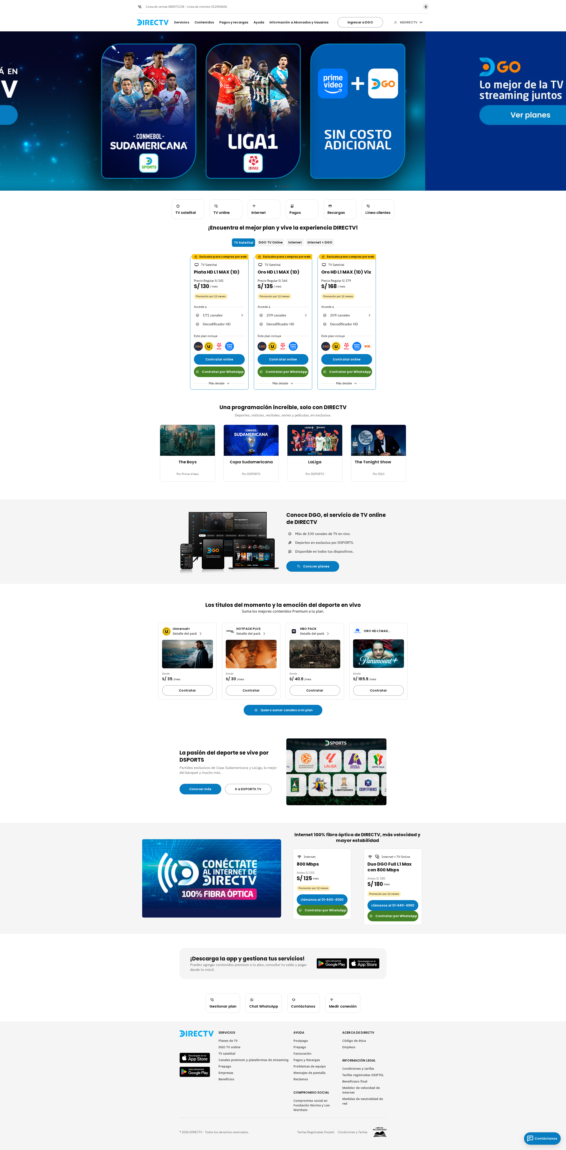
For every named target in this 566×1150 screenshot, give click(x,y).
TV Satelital (243, 242)
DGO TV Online (271, 242)
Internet (295, 242)
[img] (420, 22)
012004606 (219, 7)
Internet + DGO (320, 242)
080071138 (176, 7)
